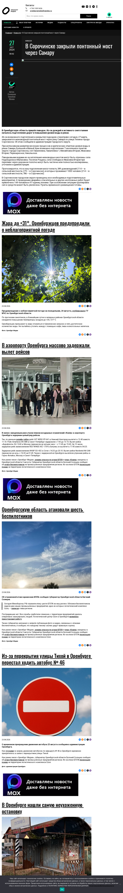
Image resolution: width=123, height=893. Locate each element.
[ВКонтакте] (11, 64)
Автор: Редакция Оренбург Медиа (12, 95)
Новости (17, 33)
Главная (8, 33)
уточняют (10, 751)
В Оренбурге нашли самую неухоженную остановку (43, 808)
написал (15, 608)
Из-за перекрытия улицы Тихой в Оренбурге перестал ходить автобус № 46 (47, 659)
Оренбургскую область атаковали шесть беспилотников (43, 512)
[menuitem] (8, 22)
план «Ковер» (71, 460)
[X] (88, 189)
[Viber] (90, 189)
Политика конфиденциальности (101, 886)
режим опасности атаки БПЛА (49, 460)
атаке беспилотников (14, 464)
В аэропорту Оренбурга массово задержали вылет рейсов (46, 348)
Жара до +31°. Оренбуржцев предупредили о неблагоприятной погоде (46, 226)
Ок (62, 889)
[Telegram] (11, 73)
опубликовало (78, 311)
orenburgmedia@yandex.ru (41, 11)
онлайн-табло (22, 439)
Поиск (88, 16)
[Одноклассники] (11, 69)
